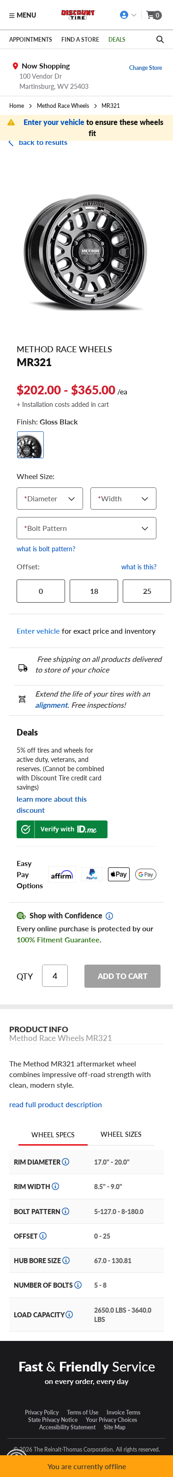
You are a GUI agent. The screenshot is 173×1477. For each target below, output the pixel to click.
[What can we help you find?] (160, 39)
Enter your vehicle (55, 122)
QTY (25, 976)
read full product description (55, 1104)
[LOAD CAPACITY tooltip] (69, 1314)
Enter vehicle (38, 630)
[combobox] (26, 498)
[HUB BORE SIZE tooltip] (66, 1260)
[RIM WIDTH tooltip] (55, 1186)
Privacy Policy (42, 1412)
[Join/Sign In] (128, 15)
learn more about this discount (52, 804)
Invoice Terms (123, 1412)
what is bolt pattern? (46, 548)
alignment (51, 704)
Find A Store (80, 39)
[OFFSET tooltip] (43, 1235)
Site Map (114, 1427)
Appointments (30, 39)
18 (94, 591)
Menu (26, 14)
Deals (116, 39)
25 (147, 591)
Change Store (145, 67)
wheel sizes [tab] (121, 1134)
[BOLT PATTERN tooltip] (65, 1211)
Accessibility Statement (67, 1427)
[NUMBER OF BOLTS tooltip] (78, 1285)
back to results (43, 142)
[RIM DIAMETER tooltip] (65, 1161)
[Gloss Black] (30, 445)
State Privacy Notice (53, 1419)
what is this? (138, 566)
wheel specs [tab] (53, 1134)
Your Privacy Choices (111, 1419)
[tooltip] (109, 916)
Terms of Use (82, 1412)
